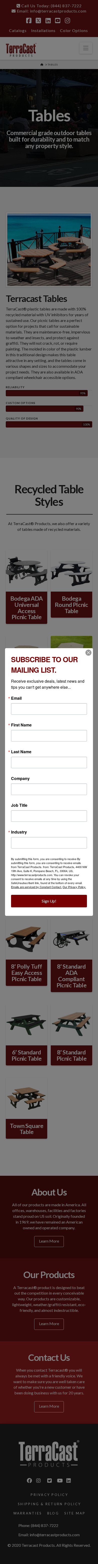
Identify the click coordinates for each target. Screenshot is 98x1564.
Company (20, 778)
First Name (21, 725)
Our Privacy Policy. (74, 887)
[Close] (88, 653)
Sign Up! (49, 901)
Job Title (19, 805)
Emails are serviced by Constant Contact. (36, 887)
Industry (19, 832)
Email (16, 698)
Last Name (21, 752)
